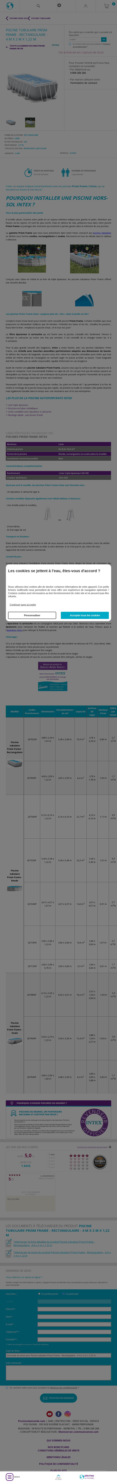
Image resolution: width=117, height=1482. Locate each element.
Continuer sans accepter (23, 604)
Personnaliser (32, 615)
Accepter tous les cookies (85, 615)
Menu (17, 1477)
